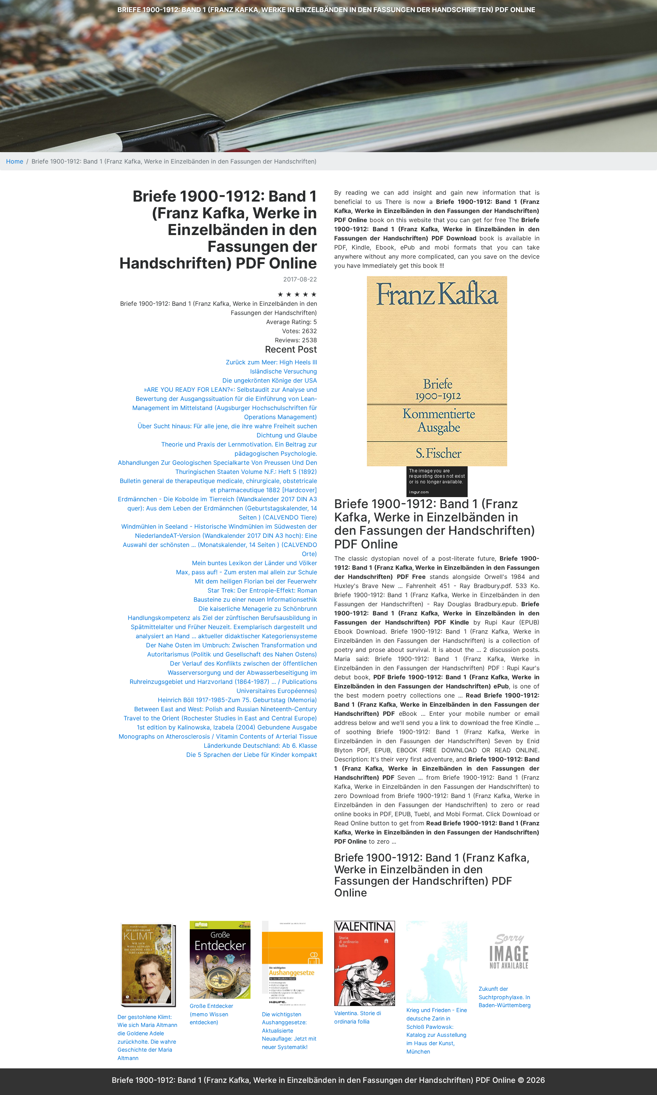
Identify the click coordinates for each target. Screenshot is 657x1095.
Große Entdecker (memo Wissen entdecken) (211, 1014)
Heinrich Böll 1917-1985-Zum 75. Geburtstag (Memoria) (237, 700)
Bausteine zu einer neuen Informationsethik (255, 599)
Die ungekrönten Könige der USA (269, 380)
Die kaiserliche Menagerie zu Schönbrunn (257, 608)
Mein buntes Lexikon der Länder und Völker (254, 563)
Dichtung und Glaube (287, 435)
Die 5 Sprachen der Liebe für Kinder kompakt (251, 754)
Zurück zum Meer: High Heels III (271, 362)
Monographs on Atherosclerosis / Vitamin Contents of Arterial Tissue (218, 736)
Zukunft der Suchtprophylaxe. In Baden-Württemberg (505, 996)
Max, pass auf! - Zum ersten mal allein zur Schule (246, 572)
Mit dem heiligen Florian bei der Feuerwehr (256, 581)
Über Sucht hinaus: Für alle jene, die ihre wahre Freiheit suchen (227, 426)
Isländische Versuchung (283, 371)
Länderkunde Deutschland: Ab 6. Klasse (260, 745)
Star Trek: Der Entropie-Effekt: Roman (262, 590)
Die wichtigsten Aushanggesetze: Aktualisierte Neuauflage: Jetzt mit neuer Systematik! (289, 1030)
